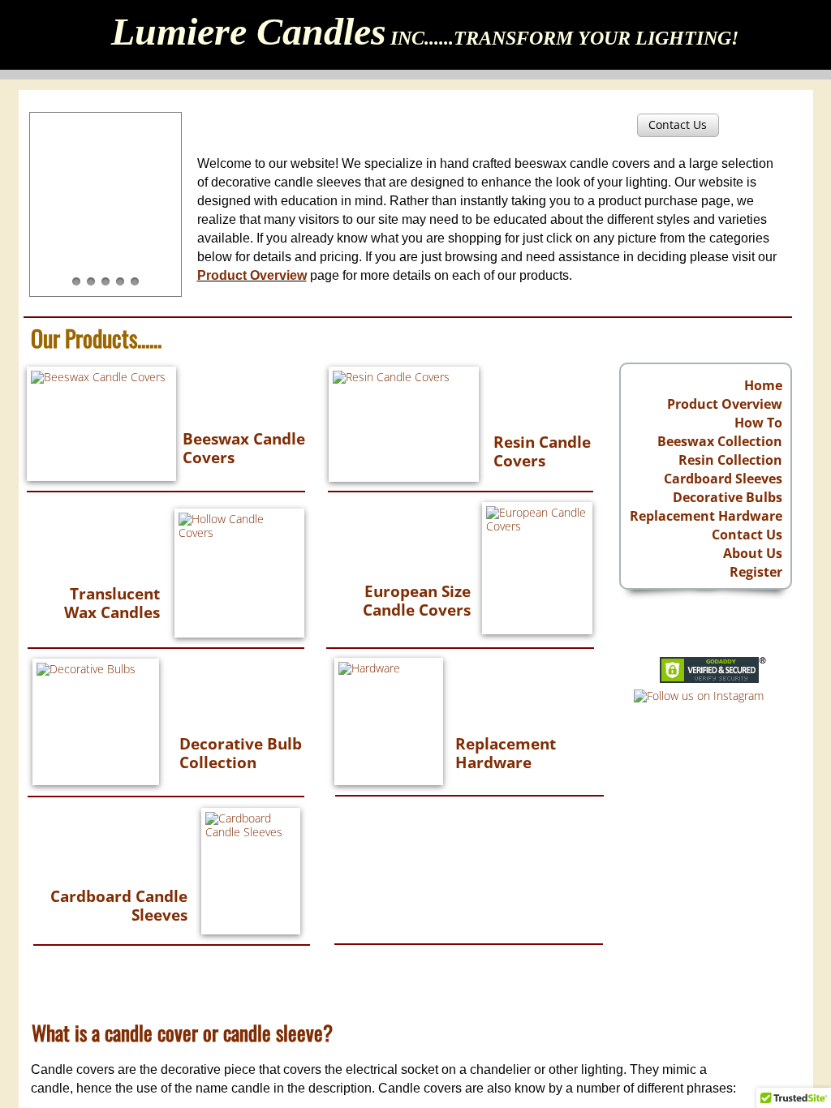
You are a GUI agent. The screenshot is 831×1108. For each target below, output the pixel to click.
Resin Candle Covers (542, 451)
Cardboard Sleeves (723, 478)
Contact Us (747, 534)
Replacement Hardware (706, 516)
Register (756, 572)
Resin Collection (730, 460)
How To (758, 423)
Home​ (763, 385)
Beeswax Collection (719, 441)
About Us (752, 553)
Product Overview (724, 404)
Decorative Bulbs (727, 497)
